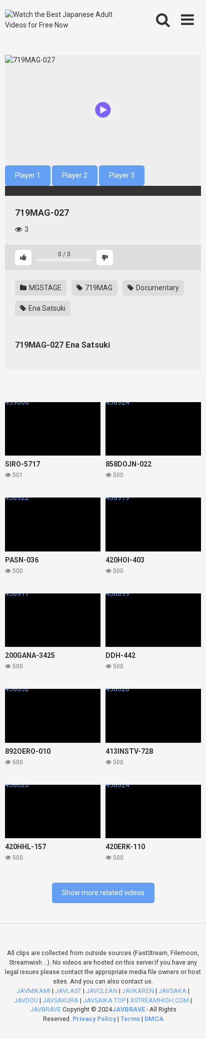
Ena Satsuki (46, 308)
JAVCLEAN (102, 991)
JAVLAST (68, 991)
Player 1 (27, 175)
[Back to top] (187, 1019)
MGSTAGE (45, 288)
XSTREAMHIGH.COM (159, 1000)
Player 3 (121, 175)
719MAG (98, 288)
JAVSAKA (172, 991)
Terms (131, 1019)
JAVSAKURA (60, 1000)
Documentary (156, 288)
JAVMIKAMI (33, 991)
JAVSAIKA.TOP (104, 1000)
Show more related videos (103, 893)
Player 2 (75, 175)
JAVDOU (26, 1000)
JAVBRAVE (45, 1009)
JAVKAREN (138, 991)
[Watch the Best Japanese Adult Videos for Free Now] (63, 19)
